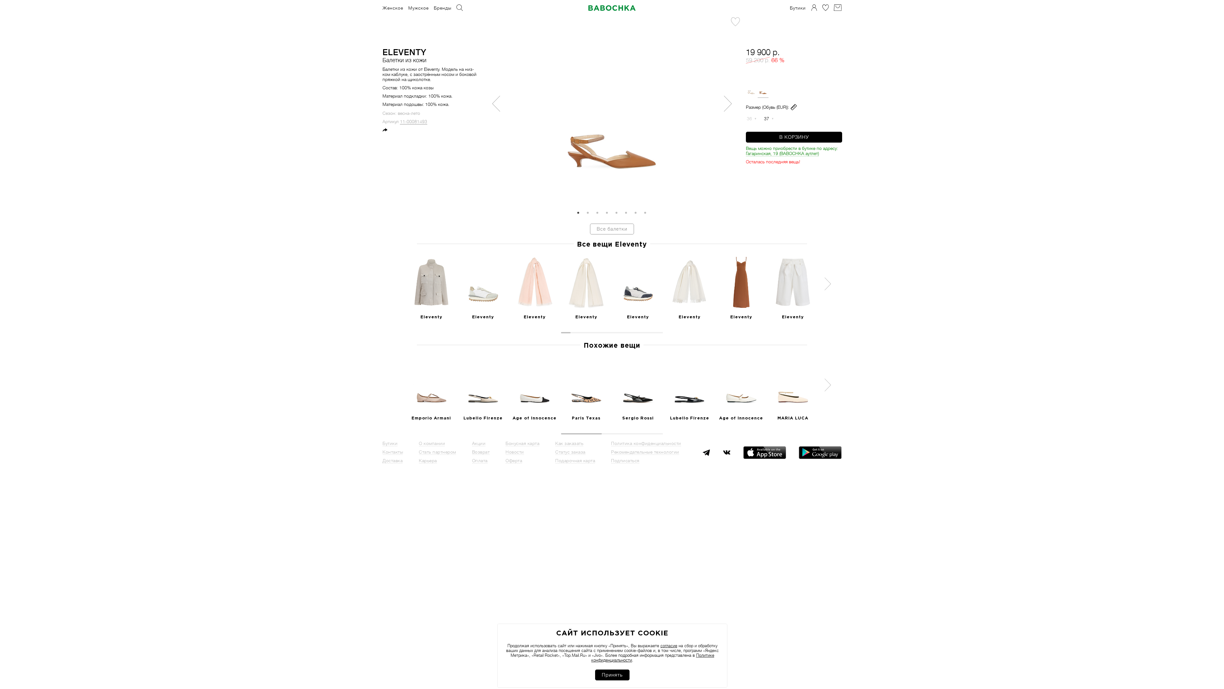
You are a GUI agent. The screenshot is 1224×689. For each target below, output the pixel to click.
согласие (668, 645)
